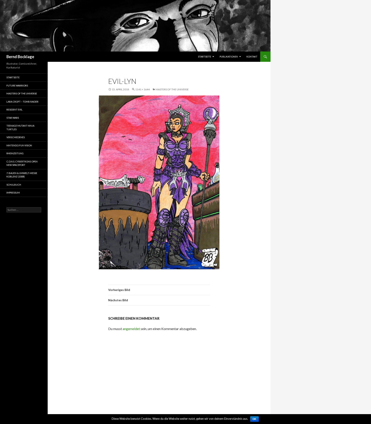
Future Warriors (17, 85)
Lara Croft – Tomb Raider (22, 101)
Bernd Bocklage (20, 56)
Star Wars (12, 117)
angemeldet (131, 329)
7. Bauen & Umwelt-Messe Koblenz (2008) (21, 175)
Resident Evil (14, 109)
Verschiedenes (15, 137)
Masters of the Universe (172, 89)
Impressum (13, 192)
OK (254, 419)
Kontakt (251, 56)
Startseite (204, 56)
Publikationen (229, 56)
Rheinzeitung (15, 153)
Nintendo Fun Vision (19, 145)
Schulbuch (13, 184)
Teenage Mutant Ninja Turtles (20, 127)
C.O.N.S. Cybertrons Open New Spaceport (22, 163)
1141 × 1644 (142, 89)
